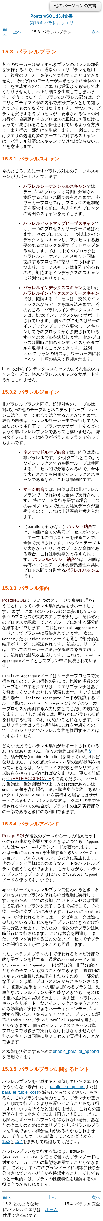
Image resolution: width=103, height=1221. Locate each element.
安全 (92, 751)
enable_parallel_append (76, 1051)
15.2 (6, 1141)
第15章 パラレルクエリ (52, 23)
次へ (96, 32)
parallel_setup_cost (67, 1086)
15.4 (19, 1141)
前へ (7, 1197)
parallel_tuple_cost (20, 1092)
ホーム (51, 1209)
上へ (17, 32)
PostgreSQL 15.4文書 (51, 16)
